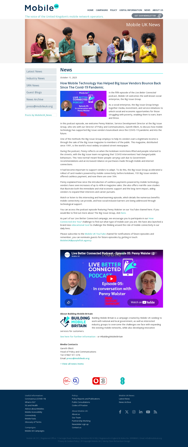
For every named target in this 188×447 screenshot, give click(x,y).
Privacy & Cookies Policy (68, 441)
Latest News (34, 71)
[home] (42, 7)
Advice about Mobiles (34, 408)
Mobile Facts (30, 418)
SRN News (32, 85)
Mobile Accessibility (33, 412)
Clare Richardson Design (119, 441)
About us (76, 414)
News (147, 10)
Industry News (35, 78)
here (123, 212)
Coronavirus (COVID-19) (35, 398)
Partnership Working (81, 420)
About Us (158, 10)
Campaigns (102, 10)
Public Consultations (81, 402)
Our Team (76, 417)
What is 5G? (30, 402)
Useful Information (130, 10)
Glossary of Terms (33, 422)
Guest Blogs (34, 92)
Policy (113, 10)
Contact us (76, 427)
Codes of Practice (80, 405)
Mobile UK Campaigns (34, 430)
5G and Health (31, 405)
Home (90, 10)
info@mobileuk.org (153, 438)
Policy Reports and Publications (86, 398)
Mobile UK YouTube (95, 233)
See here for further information (77, 336)
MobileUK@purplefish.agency (76, 240)
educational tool (80, 224)
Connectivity (30, 415)
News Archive (34, 99)
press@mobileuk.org (39, 106)
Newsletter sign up (80, 424)
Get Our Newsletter (145, 15)
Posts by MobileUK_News (38, 114)
